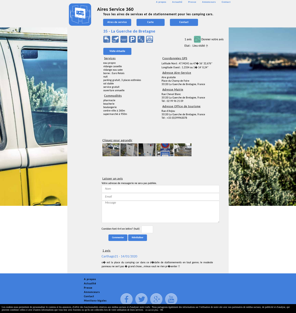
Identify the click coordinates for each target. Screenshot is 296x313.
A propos (161, 2)
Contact (226, 2)
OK (161, 310)
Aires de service (117, 22)
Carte (150, 22)
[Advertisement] (82, 102)
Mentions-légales (95, 300)
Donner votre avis (212, 39)
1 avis (188, 39)
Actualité (177, 2)
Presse (192, 2)
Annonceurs (209, 2)
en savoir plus (151, 310)
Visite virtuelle (117, 51)
